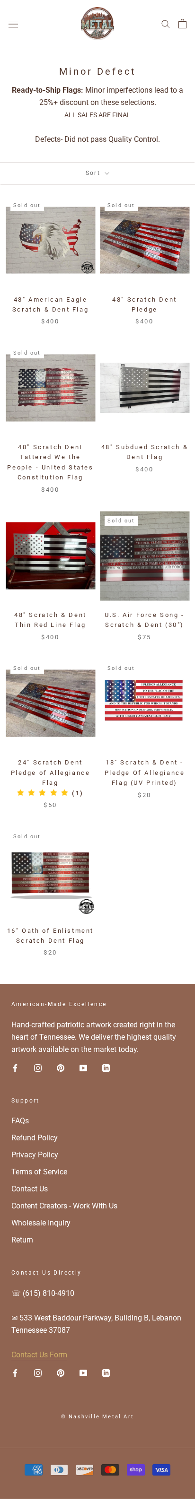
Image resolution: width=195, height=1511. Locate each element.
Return (22, 1239)
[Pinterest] (60, 1067)
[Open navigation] (13, 23)
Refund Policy (34, 1137)
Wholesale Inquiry (41, 1222)
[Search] (165, 23)
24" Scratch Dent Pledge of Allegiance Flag (50, 772)
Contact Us (29, 1188)
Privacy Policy (34, 1154)
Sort (94, 173)
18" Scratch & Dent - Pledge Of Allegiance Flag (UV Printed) (145, 772)
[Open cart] (182, 23)
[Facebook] (15, 1067)
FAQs (20, 1120)
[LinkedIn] (106, 1067)
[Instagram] (38, 1067)
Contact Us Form (39, 1354)
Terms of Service (39, 1171)
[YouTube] (83, 1067)
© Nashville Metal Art (97, 1417)
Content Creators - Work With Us (64, 1205)
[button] (50, 793)
